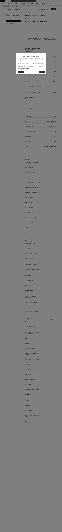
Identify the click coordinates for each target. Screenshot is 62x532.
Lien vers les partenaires (20, 69)
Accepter (41, 72)
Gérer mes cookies (21, 72)
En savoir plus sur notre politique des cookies (23, 68)
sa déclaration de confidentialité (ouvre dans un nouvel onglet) (33, 57)
